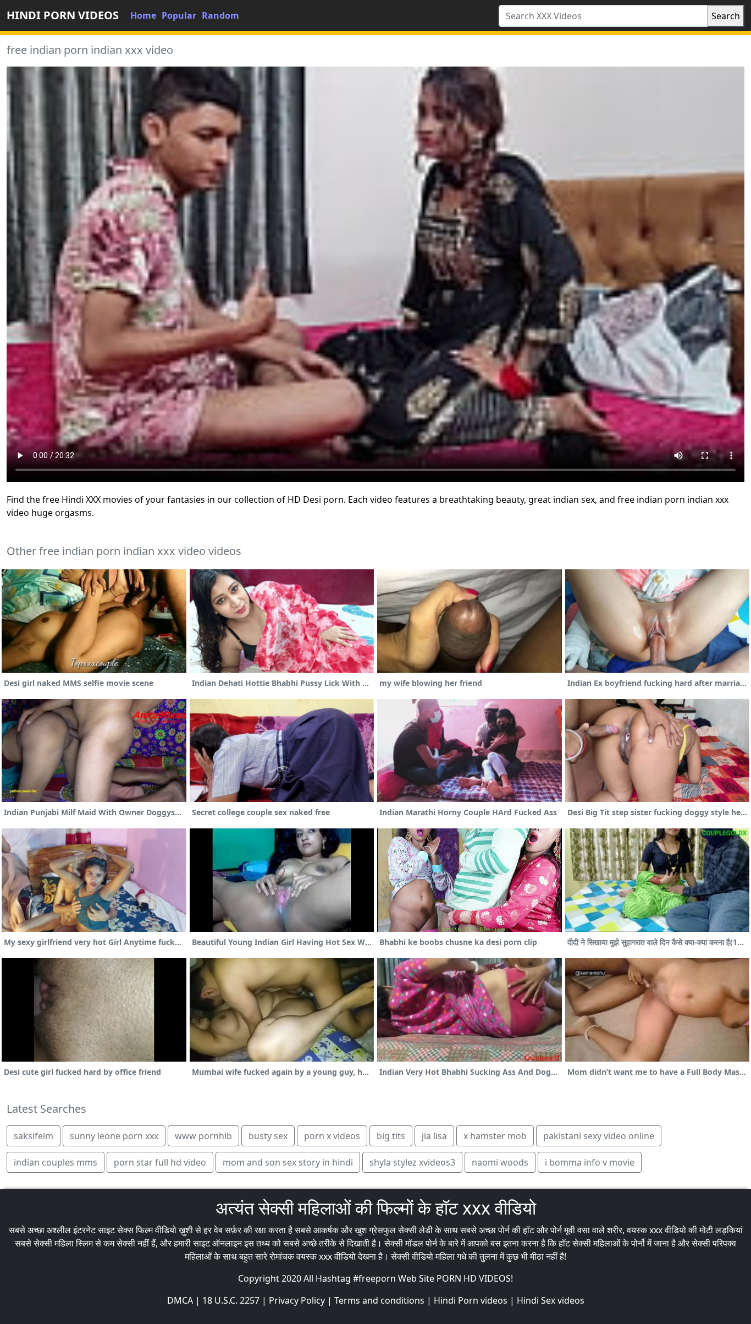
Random (220, 15)
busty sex (268, 1136)
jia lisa (434, 1136)
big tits (391, 1136)
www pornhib (203, 1136)
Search (725, 16)
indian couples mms (55, 1162)
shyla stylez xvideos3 (412, 1162)
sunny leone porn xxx (114, 1136)
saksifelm (33, 1136)
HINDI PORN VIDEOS (63, 15)
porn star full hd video (160, 1162)
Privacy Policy (297, 1300)
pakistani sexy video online (598, 1136)
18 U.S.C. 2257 (230, 1300)
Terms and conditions (379, 1300)
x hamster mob (495, 1136)
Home (143, 15)
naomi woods (500, 1162)
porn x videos (332, 1136)
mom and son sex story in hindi (288, 1162)
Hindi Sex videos (550, 1300)
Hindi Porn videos (470, 1300)
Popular (179, 15)
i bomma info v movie (589, 1162)
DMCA (180, 1300)
